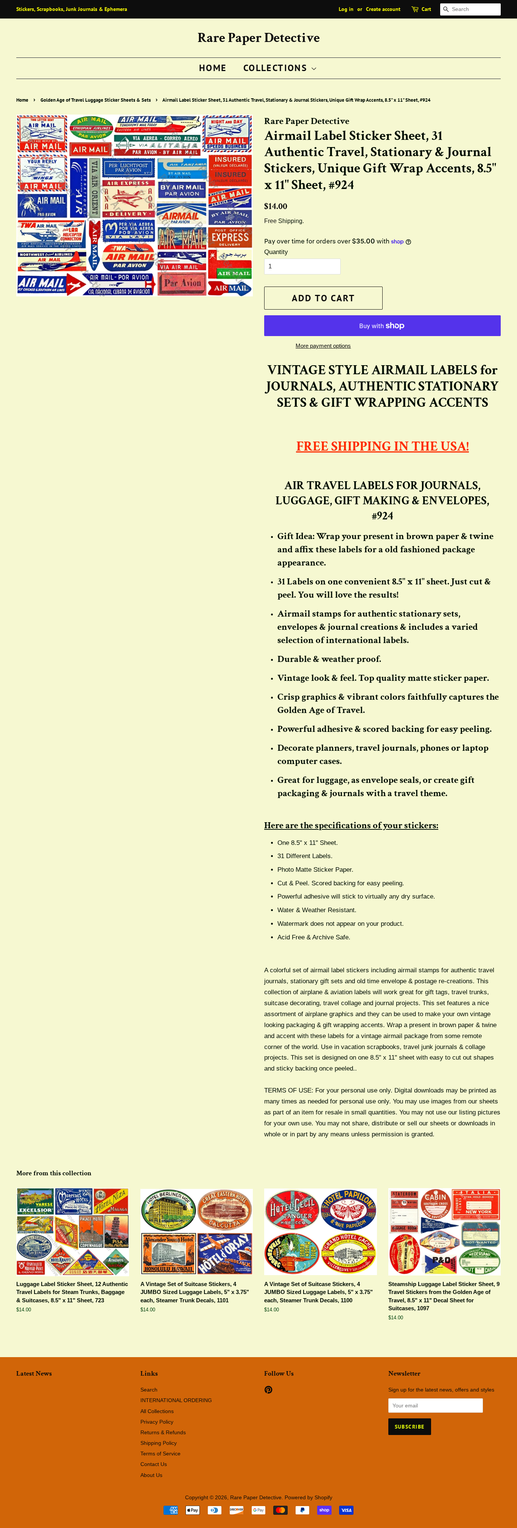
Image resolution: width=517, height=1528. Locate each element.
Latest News (34, 1373)
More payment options (323, 345)
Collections (277, 68)
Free (270, 221)
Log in (346, 9)
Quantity (276, 252)
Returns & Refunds (163, 1432)
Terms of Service (160, 1454)
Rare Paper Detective (259, 38)
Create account (383, 9)
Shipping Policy (158, 1443)
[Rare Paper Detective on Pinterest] (268, 1391)
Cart (426, 9)
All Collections (157, 1411)
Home (213, 68)
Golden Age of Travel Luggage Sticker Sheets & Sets (95, 100)
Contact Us (153, 1464)
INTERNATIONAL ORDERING (176, 1400)
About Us (151, 1475)
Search (148, 1390)
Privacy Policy (156, 1422)
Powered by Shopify (308, 1497)
